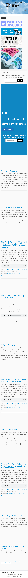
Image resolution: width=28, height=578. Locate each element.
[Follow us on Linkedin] (9, 572)
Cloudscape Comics (12, 574)
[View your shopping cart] (25, 10)
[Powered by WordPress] (21, 574)
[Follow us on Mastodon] (13, 572)
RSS (2, 275)
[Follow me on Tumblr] (6, 572)
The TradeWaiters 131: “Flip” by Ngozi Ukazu (13, 296)
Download (24, 269)
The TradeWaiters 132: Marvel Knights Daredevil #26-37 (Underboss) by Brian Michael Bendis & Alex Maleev (14, 245)
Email (24, 273)
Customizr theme (17, 576)
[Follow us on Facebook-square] (4, 572)
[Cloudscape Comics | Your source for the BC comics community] (14, 4)
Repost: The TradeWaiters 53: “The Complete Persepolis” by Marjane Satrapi (13, 466)
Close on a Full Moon (9, 429)
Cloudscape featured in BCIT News (13, 547)
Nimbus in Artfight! (9, 171)
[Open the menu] (23, 11)
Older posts (6, 563)
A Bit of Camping (8, 345)
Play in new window (13, 269)
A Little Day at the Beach (11, 207)
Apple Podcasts (11, 273)
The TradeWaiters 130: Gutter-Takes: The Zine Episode (14, 380)
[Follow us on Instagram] (8, 572)
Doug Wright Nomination (11, 515)
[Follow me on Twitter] (11, 572)
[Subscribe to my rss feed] (2, 572)
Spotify (20, 273)
